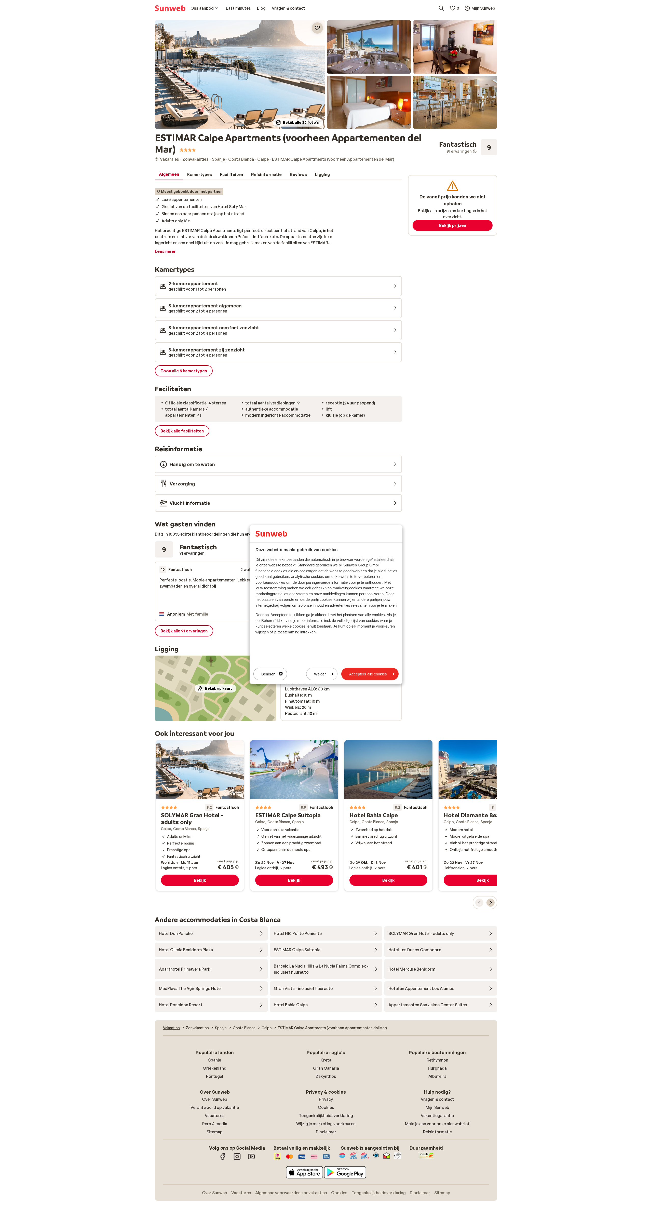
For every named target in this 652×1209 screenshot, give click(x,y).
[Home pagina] (170, 8)
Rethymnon (437, 1060)
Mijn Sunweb (437, 1107)
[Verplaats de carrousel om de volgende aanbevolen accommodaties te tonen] (490, 903)
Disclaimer (326, 1131)
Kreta (326, 1060)
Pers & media (214, 1123)
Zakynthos (326, 1076)
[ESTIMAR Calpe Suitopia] (294, 815)
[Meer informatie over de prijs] (237, 867)
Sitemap (215, 1131)
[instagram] (237, 1159)
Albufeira (437, 1076)
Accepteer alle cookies (368, 674)
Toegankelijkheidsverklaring (326, 1115)
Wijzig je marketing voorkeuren (326, 1123)
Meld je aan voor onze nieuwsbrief (437, 1123)
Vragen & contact (437, 1099)
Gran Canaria (326, 1068)
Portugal (214, 1076)
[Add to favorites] (317, 28)
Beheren (268, 674)
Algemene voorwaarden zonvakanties (291, 1192)
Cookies (326, 1107)
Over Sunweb (214, 1099)
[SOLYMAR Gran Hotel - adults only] (200, 815)
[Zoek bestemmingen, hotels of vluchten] (441, 8)
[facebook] (223, 1159)
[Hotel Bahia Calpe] (388, 815)
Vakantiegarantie (437, 1115)
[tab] (169, 174)
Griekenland (214, 1068)
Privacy (326, 1099)
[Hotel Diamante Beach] (483, 815)
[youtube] (251, 1159)
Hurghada (437, 1068)
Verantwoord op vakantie (215, 1107)
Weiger (320, 674)
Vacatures (215, 1115)
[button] (240, 74)
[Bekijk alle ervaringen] (468, 147)
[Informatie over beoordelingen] (475, 151)
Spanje (214, 1060)
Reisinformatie (437, 1131)
